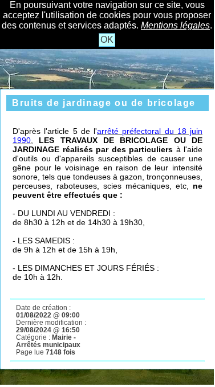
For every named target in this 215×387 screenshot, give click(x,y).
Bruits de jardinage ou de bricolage (104, 103)
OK (106, 39)
